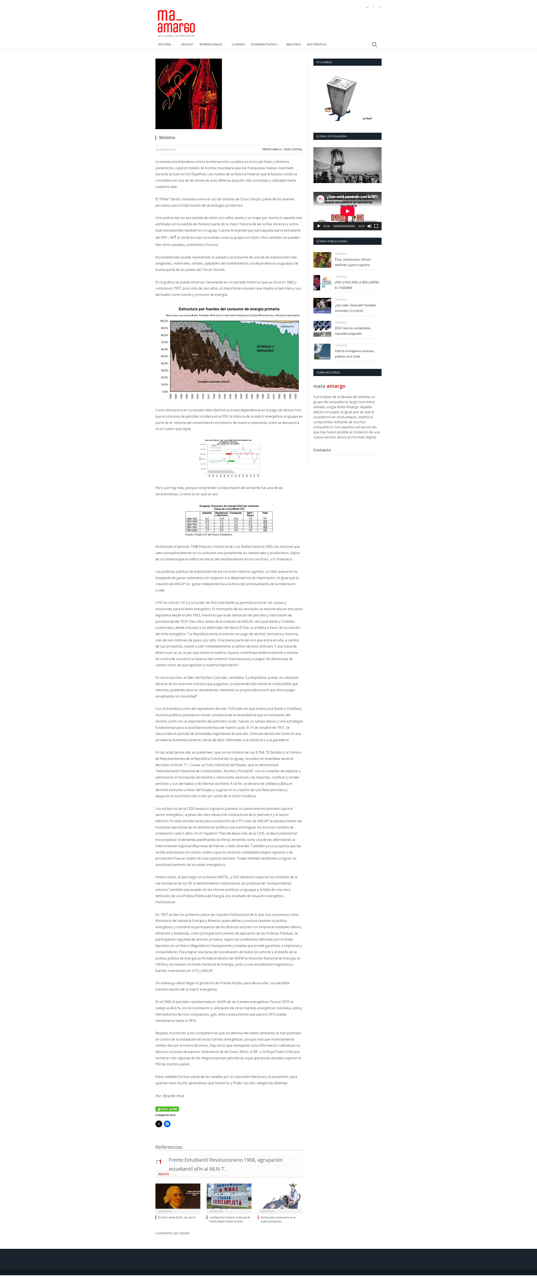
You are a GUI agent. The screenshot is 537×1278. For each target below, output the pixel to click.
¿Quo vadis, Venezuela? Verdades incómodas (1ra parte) (355, 308)
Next (376, 165)
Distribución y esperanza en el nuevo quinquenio (278, 1219)
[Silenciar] (369, 226)
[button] (175, 237)
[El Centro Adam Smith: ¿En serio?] (177, 1198)
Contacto (322, 450)
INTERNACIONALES (211, 44)
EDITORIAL (165, 44)
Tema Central (293, 149)
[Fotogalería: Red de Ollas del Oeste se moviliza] (347, 165)
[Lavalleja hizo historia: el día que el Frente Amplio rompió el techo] (229, 1198)
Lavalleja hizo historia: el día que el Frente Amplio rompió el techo (230, 1219)
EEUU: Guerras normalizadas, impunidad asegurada (353, 331)
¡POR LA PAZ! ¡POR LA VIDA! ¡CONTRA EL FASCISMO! (357, 285)
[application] (347, 211)
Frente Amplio (272, 149)
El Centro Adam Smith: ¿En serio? (177, 1217)
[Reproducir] (319, 226)
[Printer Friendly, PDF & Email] (167, 1108)
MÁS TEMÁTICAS (316, 44)
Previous (318, 165)
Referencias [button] (168, 1146)
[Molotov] (229, 95)
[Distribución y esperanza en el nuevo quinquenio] (280, 1198)
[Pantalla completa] (376, 226)
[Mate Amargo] (176, 23)
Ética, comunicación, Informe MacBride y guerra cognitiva (353, 262)
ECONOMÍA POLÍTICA (264, 44)
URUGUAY (187, 44)
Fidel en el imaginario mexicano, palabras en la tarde (354, 354)
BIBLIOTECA (294, 44)
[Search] (375, 44)
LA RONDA (238, 44)
